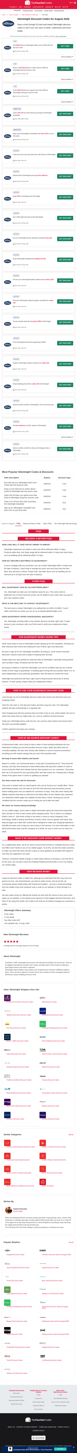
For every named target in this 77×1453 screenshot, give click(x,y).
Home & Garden (13, 15)
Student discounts (16, 1404)
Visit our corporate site (64, 1446)
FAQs (18, 523)
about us (11, 1427)
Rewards (27, 7)
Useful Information (60, 1405)
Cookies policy (38, 1430)
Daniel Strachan (20, 1209)
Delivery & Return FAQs (32, 523)
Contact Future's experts (26, 1427)
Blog (60, 1395)
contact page (10, 865)
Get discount (65, 114)
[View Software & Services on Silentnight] (7, 157)
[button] (38, 483)
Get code (65, 46)
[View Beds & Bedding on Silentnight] (7, 428)
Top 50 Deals (38, 10)
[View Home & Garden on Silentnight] (7, 47)
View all (71, 1134)
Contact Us (38, 1398)
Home (3, 15)
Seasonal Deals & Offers (16, 1400)
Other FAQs (47, 523)
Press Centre (38, 1409)
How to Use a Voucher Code (60, 1402)
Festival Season (59, 10)
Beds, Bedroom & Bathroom (30, 15)
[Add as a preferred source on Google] (38, 1438)
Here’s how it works (61, 36)
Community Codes (38, 1402)
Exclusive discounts (16, 1397)
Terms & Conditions (66, 56)
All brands (16, 1393)
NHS (20, 7)
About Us (68, 829)
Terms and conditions (47, 1427)
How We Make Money (60, 1398)
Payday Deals (48, 10)
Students (13, 7)
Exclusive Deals (28, 10)
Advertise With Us (38, 1405)
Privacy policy (63, 1427)
